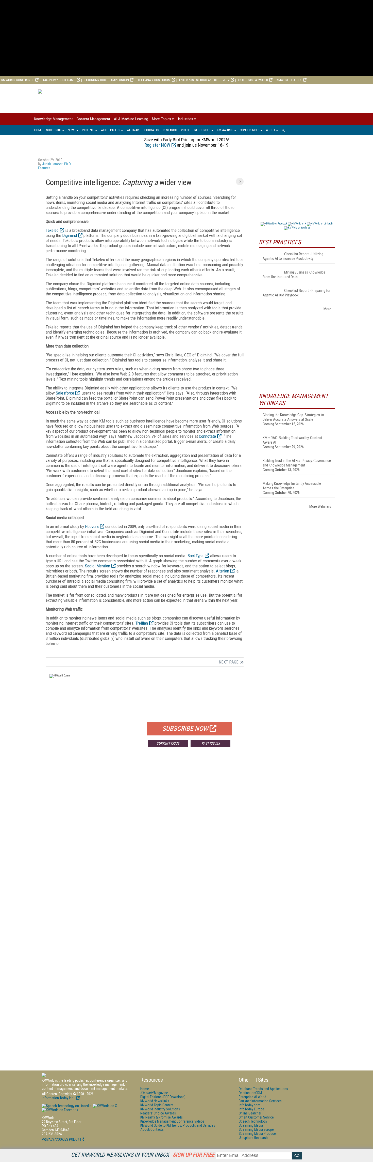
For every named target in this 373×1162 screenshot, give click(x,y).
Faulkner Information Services (260, 1101)
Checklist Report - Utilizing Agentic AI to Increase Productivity (293, 256)
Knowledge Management (53, 119)
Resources (202, 130)
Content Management (93, 119)
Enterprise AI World (253, 80)
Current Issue (168, 743)
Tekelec (52, 230)
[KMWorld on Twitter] (104, 1106)
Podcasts (151, 130)
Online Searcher (250, 1113)
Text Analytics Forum (154, 80)
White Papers (110, 130)
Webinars (134, 130)
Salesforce (65, 393)
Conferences (250, 130)
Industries (185, 119)
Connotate (207, 436)
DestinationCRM (250, 1093)
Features (44, 168)
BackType (196, 555)
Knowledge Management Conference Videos (172, 1121)
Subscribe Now (185, 729)
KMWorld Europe (289, 80)
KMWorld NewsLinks (154, 1101)
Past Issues (210, 743)
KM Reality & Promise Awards (161, 1117)
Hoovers (92, 526)
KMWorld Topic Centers (157, 1105)
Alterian (222, 571)
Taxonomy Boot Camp (59, 80)
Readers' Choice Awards (158, 1113)
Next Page (229, 662)
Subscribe (53, 130)
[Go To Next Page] (240, 181)
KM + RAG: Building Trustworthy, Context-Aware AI (293, 440)
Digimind (69, 235)
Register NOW (157, 145)
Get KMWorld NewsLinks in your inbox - (142, 1155)
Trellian (141, 623)
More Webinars (320, 506)
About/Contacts (152, 1129)
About (270, 130)
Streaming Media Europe (256, 1129)
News (72, 130)
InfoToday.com (249, 1105)
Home (38, 130)
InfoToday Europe (251, 1109)
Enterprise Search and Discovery (204, 80)
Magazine (154, 1093)
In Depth (88, 130)
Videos (186, 130)
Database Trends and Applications (263, 1089)
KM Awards (225, 130)
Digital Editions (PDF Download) (162, 1097)
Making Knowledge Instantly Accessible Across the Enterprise (292, 485)
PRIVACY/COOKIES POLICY (60, 1139)
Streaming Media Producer (258, 1133)
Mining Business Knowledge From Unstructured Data (294, 274)
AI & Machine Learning (131, 119)
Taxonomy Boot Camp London (106, 80)
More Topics (161, 119)
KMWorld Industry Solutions (160, 1109)
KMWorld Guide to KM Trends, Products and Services (177, 1125)
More (327, 309)
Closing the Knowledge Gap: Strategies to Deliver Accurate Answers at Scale (293, 417)
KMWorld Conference (17, 80)
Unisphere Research (253, 1138)
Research (170, 130)
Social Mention (97, 565)
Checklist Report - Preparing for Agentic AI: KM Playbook (296, 292)
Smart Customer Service (256, 1117)
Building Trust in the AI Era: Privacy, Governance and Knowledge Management (297, 462)
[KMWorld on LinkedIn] (66, 1106)
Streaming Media (251, 1125)
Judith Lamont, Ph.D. (56, 164)
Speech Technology (253, 1121)
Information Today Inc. (58, 1098)
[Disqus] (145, 825)
